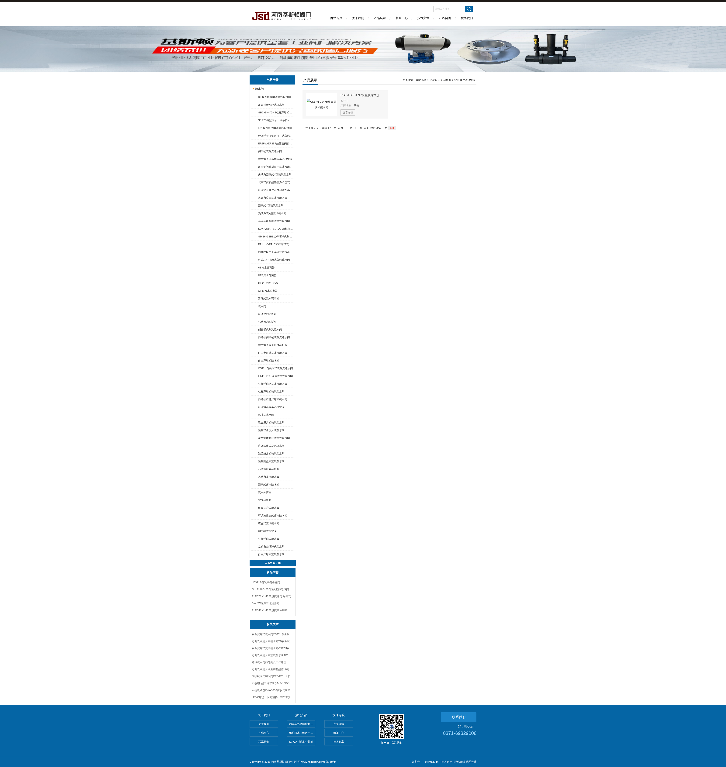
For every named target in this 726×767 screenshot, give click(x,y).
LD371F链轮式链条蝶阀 (266, 582)
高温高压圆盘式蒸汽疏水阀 (274, 221)
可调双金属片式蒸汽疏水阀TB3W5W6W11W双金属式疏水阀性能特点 (272, 655)
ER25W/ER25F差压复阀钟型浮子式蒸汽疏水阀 (275, 143)
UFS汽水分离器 (267, 275)
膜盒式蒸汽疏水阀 (268, 523)
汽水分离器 (264, 492)
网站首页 (336, 18)
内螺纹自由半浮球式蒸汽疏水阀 (275, 252)
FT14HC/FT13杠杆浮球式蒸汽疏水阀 (275, 244)
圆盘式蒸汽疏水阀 (268, 484)
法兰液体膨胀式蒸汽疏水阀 (274, 438)
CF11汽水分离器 (268, 290)
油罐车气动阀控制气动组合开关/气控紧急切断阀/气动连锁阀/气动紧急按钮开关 (302, 723)
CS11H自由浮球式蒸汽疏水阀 (275, 368)
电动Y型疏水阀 (267, 314)
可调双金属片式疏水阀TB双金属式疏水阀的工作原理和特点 (272, 641)
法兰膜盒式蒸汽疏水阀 (271, 453)
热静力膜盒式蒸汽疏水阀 (272, 197)
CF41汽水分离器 (268, 283)
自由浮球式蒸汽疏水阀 (271, 554)
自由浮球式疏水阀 (268, 360)
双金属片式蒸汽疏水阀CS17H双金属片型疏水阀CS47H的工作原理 (272, 648)
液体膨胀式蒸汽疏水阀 (271, 445)
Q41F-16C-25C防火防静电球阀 (270, 589)
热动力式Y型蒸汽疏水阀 (272, 213)
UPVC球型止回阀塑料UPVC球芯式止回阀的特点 (272, 697)
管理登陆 (471, 761)
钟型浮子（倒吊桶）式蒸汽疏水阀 (275, 135)
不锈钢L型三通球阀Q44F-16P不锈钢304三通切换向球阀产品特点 (272, 683)
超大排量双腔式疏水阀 (271, 104)
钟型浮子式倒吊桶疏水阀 (272, 345)
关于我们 (358, 18)
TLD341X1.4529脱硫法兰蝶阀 (269, 610)
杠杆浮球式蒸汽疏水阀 (271, 391)
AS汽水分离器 (266, 267)
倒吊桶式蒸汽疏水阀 (270, 151)
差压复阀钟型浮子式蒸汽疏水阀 (275, 166)
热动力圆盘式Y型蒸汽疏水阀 (275, 174)
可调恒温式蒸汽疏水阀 (271, 407)
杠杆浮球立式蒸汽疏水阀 (272, 383)
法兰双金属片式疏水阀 (271, 430)
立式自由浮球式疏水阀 (271, 546)
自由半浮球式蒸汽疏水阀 (272, 352)
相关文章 (273, 624)
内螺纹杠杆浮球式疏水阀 (272, 399)
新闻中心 (402, 18)
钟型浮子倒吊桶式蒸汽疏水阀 (275, 159)
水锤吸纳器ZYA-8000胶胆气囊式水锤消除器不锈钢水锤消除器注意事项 (272, 690)
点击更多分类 (273, 563)
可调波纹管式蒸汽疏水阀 (272, 515)
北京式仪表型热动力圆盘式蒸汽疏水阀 (275, 182)
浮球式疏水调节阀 (268, 298)
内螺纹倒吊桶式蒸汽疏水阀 (274, 337)
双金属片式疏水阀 (268, 507)
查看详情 (348, 112)
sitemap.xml (432, 761)
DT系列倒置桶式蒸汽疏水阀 (274, 96)
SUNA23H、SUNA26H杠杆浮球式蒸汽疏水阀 (275, 228)
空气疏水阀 (264, 500)
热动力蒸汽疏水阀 (268, 476)
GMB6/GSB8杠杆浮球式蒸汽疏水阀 (275, 236)
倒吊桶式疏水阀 (267, 531)
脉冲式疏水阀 (266, 414)
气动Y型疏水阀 (267, 321)
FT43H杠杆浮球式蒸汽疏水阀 (275, 376)
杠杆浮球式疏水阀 (268, 538)
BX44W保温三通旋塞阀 (265, 603)
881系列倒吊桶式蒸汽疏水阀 (275, 128)
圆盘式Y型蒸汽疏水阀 (271, 205)
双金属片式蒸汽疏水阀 (271, 422)
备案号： (417, 761)
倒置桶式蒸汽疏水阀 (270, 329)
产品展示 (380, 18)
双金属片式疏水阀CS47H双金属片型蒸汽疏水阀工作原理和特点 (272, 634)
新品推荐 (273, 572)
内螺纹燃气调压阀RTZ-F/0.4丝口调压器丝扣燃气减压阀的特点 (272, 676)
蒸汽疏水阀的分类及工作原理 (269, 662)
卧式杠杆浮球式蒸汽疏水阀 (274, 259)
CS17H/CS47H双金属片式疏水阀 (362, 95)
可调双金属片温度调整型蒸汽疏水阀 (275, 190)
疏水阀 (259, 88)
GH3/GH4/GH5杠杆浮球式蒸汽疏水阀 (275, 112)
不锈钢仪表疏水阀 (268, 469)
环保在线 (460, 761)
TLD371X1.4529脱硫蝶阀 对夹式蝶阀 (272, 596)
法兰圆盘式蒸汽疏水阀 (271, 461)
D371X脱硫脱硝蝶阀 (301, 741)
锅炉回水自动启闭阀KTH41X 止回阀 (302, 732)
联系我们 (467, 18)
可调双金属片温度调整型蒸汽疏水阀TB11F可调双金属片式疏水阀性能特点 (272, 669)
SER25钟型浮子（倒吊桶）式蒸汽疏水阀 (275, 120)
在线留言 (445, 18)
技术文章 (423, 18)
